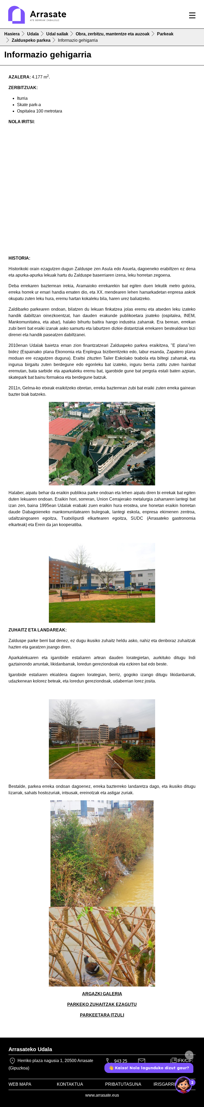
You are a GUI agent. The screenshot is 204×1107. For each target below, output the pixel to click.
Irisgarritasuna (173, 1084)
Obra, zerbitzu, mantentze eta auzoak (113, 34)
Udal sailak (57, 34)
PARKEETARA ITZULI (102, 1015)
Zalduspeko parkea (31, 40)
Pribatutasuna (123, 1084)
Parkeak (165, 34)
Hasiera (12, 34)
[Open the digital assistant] (183, 1084)
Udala (33, 34)
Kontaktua (70, 1084)
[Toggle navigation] (192, 15)
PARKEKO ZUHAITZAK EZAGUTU (102, 1004)
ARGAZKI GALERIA (102, 994)
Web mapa (19, 1084)
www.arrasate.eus (102, 1095)
